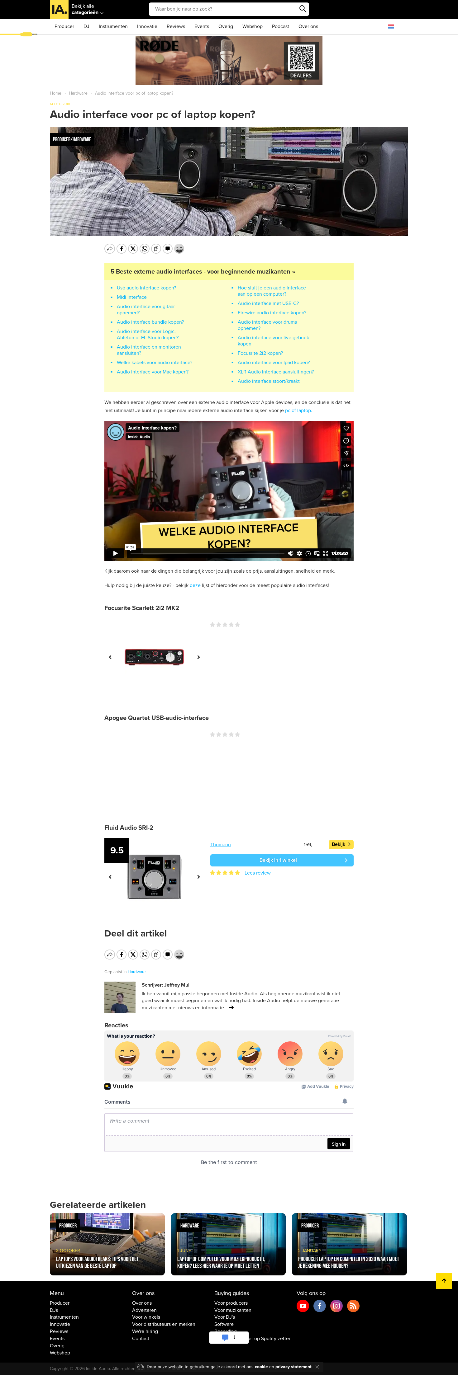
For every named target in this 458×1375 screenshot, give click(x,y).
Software (224, 1324)
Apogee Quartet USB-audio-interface (156, 718)
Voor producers (231, 1303)
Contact (140, 1338)
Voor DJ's (224, 1317)
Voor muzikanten (232, 1310)
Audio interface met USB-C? (268, 303)
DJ (86, 26)
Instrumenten (113, 26)
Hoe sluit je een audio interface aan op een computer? (272, 291)
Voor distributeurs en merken (163, 1324)
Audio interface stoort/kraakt (269, 381)
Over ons (308, 26)
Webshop (252, 26)
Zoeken (303, 9)
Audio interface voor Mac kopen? (152, 372)
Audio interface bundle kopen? (150, 322)
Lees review (258, 873)
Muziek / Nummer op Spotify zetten (253, 1338)
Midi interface (132, 297)
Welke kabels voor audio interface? (154, 362)
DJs (54, 1310)
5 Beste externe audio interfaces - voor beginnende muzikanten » (203, 271)
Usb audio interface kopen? (146, 288)
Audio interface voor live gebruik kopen (273, 341)
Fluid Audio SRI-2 (128, 828)
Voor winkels (146, 1317)
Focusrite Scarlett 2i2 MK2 (141, 608)
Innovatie (147, 26)
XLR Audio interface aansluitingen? (276, 372)
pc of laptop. (298, 410)
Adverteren (144, 1310)
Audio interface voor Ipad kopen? (274, 362)
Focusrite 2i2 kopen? (260, 353)
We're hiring (145, 1331)
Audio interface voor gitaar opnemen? (146, 309)
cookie (261, 1366)
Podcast (280, 26)
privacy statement (293, 1366)
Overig (225, 26)
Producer (64, 26)
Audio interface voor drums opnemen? (267, 325)
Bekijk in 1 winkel (278, 860)
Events (201, 26)
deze (195, 585)
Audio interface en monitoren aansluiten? (149, 350)
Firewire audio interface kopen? (272, 313)
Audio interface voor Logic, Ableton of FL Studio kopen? (148, 334)
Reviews (176, 26)
